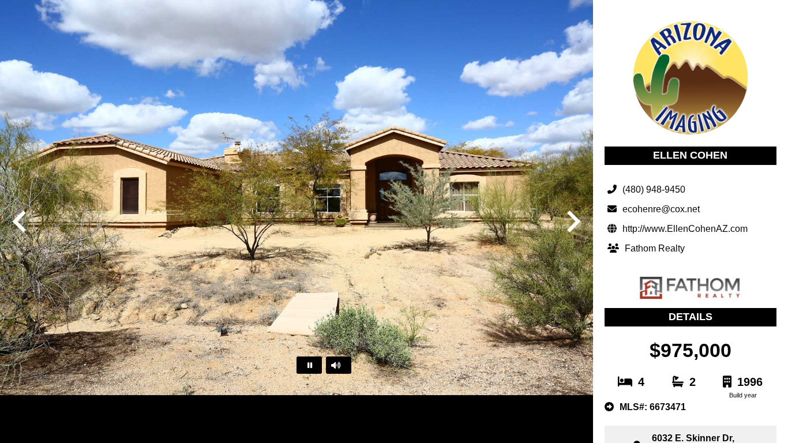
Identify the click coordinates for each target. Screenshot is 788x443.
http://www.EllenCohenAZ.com (685, 229)
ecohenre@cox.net (661, 209)
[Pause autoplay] (309, 365)
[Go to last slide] (20, 221)
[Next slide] (572, 221)
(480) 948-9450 (653, 189)
